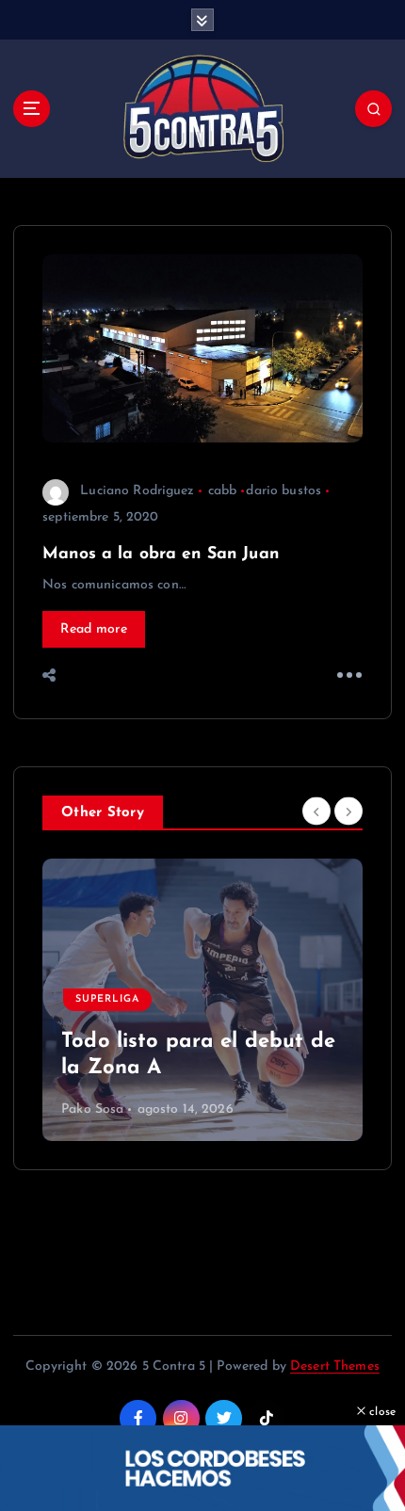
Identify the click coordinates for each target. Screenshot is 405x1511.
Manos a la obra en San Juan (160, 554)
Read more (93, 629)
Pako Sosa (185, 1109)
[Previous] (316, 811)
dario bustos (283, 491)
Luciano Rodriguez (137, 491)
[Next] (348, 811)
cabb (222, 491)
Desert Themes (335, 1366)
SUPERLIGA (201, 999)
